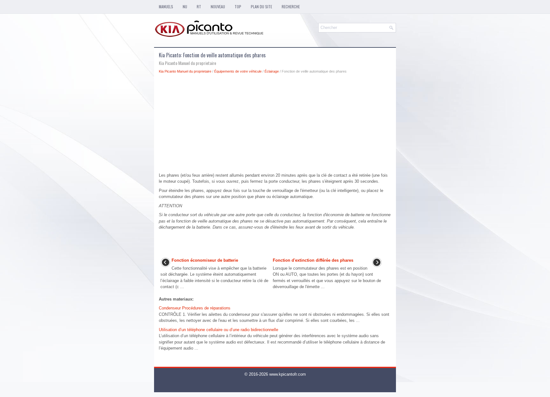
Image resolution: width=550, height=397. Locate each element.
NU (185, 6)
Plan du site (261, 6)
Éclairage (271, 71)
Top (238, 6)
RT (199, 6)
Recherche (291, 6)
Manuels (166, 6)
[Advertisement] (275, 124)
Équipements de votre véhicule (238, 71)
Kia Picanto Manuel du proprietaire (185, 71)
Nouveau (218, 6)
